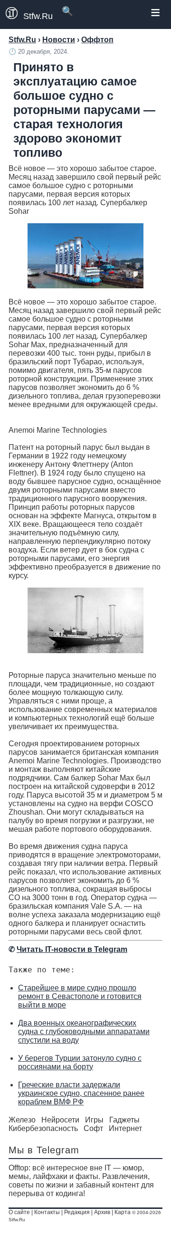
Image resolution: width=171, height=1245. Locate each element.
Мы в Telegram (44, 1150)
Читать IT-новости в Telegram (72, 949)
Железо (22, 1120)
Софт (93, 1128)
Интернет (125, 1128)
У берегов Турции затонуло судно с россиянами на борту (80, 1062)
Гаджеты (124, 1120)
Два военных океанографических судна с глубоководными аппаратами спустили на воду (84, 1031)
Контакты (47, 1212)
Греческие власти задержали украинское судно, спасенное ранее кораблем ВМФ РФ (81, 1093)
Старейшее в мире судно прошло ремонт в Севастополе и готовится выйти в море (80, 996)
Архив (102, 1212)
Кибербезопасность (43, 1128)
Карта (122, 1212)
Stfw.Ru (38, 16)
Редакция (77, 1212)
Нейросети (60, 1120)
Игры (94, 1120)
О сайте (19, 1212)
